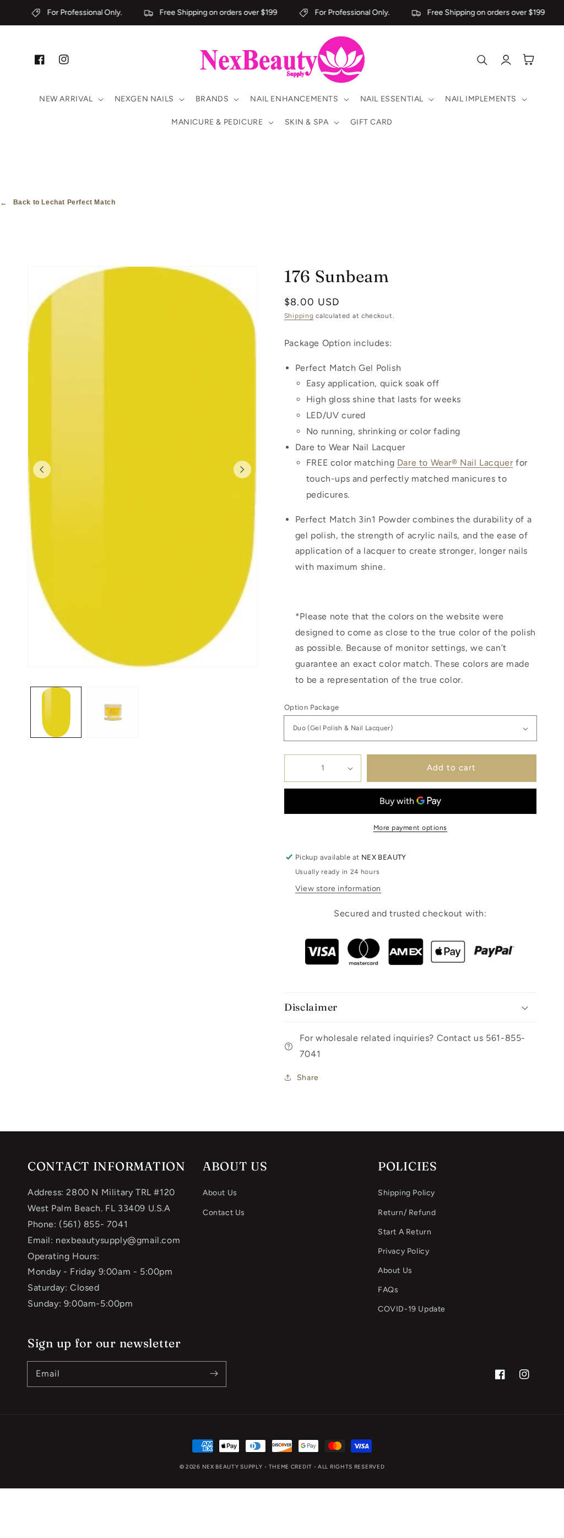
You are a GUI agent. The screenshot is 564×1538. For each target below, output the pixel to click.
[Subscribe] (214, 1374)
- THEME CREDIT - (291, 1466)
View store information (338, 888)
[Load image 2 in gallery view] (112, 712)
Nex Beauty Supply (232, 1466)
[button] (70, 99)
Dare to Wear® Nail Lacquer (455, 462)
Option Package (311, 707)
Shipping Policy (406, 1192)
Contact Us (224, 1212)
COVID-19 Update (412, 1309)
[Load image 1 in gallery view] (56, 712)
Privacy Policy (403, 1251)
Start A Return (404, 1232)
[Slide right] (242, 469)
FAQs (388, 1289)
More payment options (410, 828)
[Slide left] (42, 469)
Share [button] (308, 1077)
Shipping (299, 316)
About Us (220, 1192)
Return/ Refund (407, 1212)
